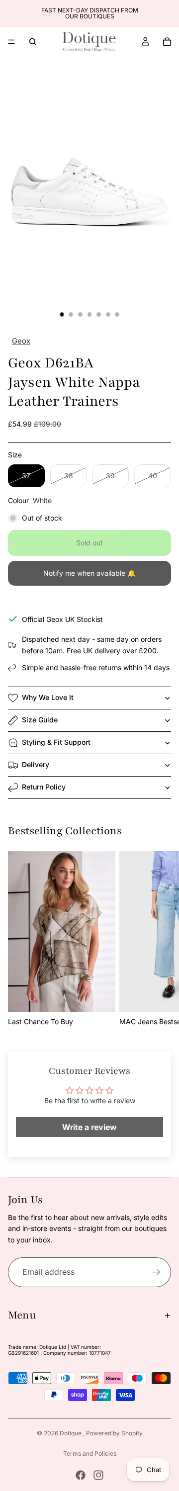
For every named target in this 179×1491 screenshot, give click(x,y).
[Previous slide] (11, 13)
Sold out (89, 542)
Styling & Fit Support (56, 742)
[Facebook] (81, 1475)
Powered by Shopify (114, 1433)
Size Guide (40, 719)
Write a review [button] (89, 1127)
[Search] (33, 42)
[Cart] (167, 42)
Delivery (35, 764)
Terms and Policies (89, 1453)
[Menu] (11, 41)
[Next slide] (168, 13)
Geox (21, 341)
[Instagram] (98, 1475)
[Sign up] (156, 1272)
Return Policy (44, 787)
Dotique (71, 1433)
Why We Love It (48, 697)
